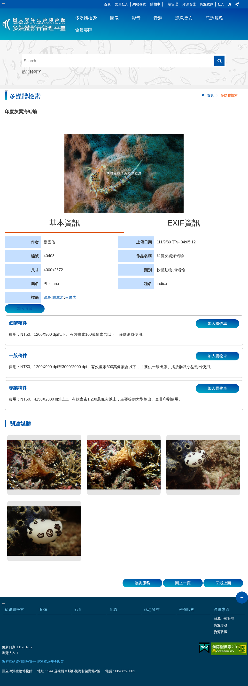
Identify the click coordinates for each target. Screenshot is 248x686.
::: (3, 4)
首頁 (107, 4)
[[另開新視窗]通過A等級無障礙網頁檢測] (229, 648)
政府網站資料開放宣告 (19, 662)
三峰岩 (71, 297)
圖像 (114, 18)
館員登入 (121, 4)
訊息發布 (184, 18)
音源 (158, 18)
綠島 (47, 297)
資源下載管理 (224, 618)
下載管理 (171, 4)
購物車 (155, 4)
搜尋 (219, 61)
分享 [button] (237, 4)
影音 (136, 18)
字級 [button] (229, 4)
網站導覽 (139, 4)
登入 (220, 4)
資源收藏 (206, 4)
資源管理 (189, 4)
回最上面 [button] (223, 583)
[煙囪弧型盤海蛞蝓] (203, 465)
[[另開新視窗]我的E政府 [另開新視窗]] (204, 648)
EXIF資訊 (183, 223)
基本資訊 (64, 223)
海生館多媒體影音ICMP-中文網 (34, 24)
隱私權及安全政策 (50, 662)
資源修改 (220, 625)
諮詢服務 (214, 18)
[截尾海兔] (44, 465)
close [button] (242, 597)
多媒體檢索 (86, 18)
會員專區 (84, 30)
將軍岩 (58, 297)
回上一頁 (183, 583)
